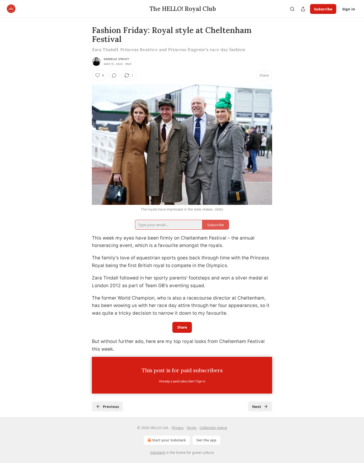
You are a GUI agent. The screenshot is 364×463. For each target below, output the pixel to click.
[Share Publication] (303, 9)
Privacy (177, 427)
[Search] (292, 9)
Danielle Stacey (116, 59)
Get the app (206, 440)
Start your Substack (169, 440)
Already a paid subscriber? (182, 381)
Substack (157, 452)
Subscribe (323, 8)
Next (256, 406)
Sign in (348, 8)
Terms (191, 427)
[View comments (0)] (114, 75)
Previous (111, 406)
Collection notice (213, 427)
